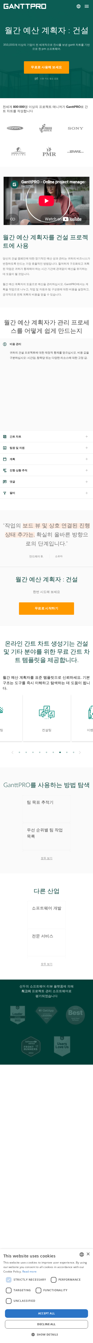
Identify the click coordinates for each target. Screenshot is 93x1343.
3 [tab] (33, 752)
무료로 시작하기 (46, 608)
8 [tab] (67, 752)
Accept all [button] (46, 1313)
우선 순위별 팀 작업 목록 (45, 833)
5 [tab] (46, 752)
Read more (29, 1271)
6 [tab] (53, 752)
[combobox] (81, 1254)
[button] (46, 1335)
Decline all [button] (46, 1324)
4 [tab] (40, 752)
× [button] (88, 1254)
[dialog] (46, 1296)
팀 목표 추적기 (40, 802)
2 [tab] (26, 752)
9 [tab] (73, 752)
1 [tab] (19, 752)
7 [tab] (60, 752)
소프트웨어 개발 (46, 908)
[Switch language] (78, 6)
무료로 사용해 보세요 (46, 67)
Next (80, 752)
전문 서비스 (42, 936)
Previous (11, 752)
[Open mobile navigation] (86, 6)
